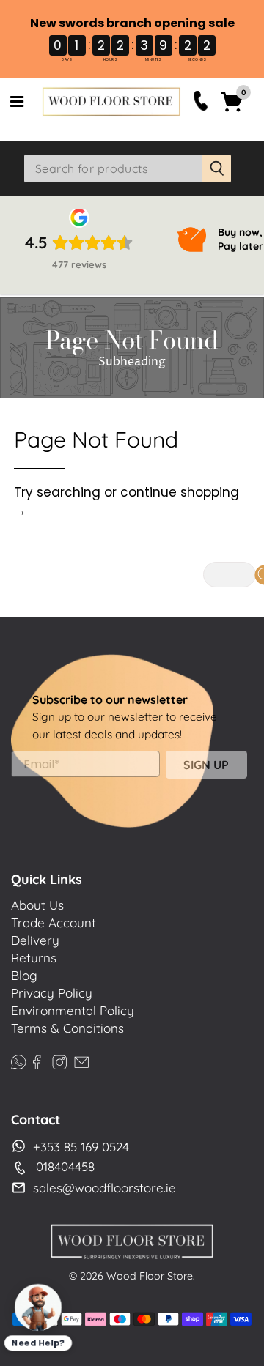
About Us (37, 905)
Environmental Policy (72, 1010)
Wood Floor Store (149, 1276)
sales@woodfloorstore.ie (104, 1187)
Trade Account (53, 922)
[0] (232, 110)
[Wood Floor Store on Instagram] (59, 1059)
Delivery (35, 940)
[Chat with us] (38, 1308)
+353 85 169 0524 (81, 1146)
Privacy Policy (51, 993)
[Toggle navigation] (17, 102)
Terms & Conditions (67, 1028)
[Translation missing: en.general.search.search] (217, 168)
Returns (33, 957)
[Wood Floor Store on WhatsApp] (18, 1059)
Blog (24, 975)
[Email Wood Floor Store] (81, 1059)
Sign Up (206, 764)
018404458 (65, 1166)
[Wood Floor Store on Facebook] (36, 1059)
